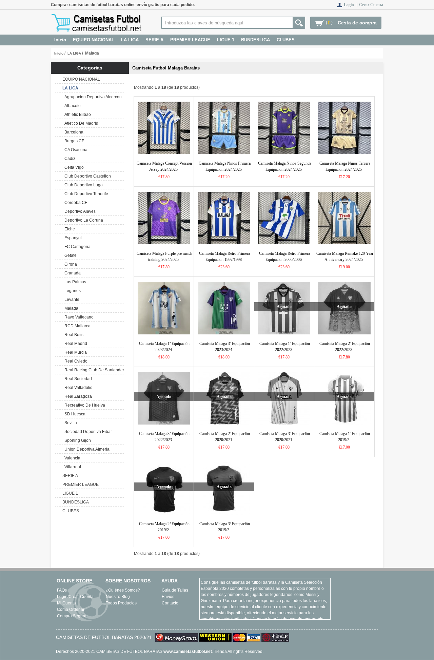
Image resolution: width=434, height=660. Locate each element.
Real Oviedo (74, 361)
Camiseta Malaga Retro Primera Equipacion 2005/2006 (284, 256)
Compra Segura (71, 616)
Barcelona (72, 132)
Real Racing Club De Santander (93, 370)
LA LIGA (74, 53)
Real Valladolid (77, 387)
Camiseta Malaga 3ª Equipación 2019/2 (224, 526)
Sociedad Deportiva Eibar (87, 431)
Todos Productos (121, 603)
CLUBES (286, 39)
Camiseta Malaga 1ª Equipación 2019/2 (344, 436)
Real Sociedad (77, 378)
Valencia (71, 458)
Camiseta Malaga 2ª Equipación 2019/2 (164, 526)
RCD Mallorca (76, 326)
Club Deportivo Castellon (86, 176)
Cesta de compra (357, 22)
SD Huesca (73, 414)
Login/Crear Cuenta (75, 596)
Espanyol (72, 237)
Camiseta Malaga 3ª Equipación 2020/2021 (284, 436)
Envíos (168, 596)
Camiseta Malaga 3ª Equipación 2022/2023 (164, 436)
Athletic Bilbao (76, 114)
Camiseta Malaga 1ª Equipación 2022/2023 (284, 346)
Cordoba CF (74, 202)
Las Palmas (74, 282)
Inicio (60, 39)
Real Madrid (74, 343)
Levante (70, 299)
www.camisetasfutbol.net (187, 651)
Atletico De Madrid (80, 123)
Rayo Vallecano (78, 317)
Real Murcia (74, 352)
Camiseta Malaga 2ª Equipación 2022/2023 (344, 346)
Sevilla (69, 422)
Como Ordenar (70, 609)
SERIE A (154, 39)
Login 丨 (351, 4)
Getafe (69, 255)
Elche (68, 229)
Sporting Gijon (76, 440)
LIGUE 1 (225, 39)
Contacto (170, 603)
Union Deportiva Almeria (86, 449)
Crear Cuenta (371, 4)
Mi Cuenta (66, 603)
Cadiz (68, 158)
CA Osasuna (74, 149)
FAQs (62, 590)
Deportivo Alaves (79, 211)
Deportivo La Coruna (82, 220)
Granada (71, 273)
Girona (69, 264)
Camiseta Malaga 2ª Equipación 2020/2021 (224, 436)
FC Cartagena (76, 246)
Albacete (71, 105)
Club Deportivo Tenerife (85, 193)
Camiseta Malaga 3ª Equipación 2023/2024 (224, 346)
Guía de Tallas (175, 590)
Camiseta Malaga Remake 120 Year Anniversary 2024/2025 (344, 256)
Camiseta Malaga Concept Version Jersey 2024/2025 (164, 166)
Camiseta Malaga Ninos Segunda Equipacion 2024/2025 (284, 166)
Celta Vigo (73, 167)
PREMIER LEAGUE (190, 39)
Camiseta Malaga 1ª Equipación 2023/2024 (164, 346)
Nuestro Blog (118, 596)
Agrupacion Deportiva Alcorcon (92, 97)
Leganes (71, 290)
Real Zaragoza (77, 396)
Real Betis (72, 334)
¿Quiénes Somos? (123, 590)
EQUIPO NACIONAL (93, 39)
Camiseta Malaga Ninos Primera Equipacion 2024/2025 (225, 166)
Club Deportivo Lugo (82, 185)
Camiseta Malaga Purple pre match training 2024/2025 (164, 256)
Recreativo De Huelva (83, 405)
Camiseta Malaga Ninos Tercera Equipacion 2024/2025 (344, 166)
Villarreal (71, 467)
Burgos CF (73, 141)
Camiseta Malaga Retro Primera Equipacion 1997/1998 (224, 256)
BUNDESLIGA (255, 39)
